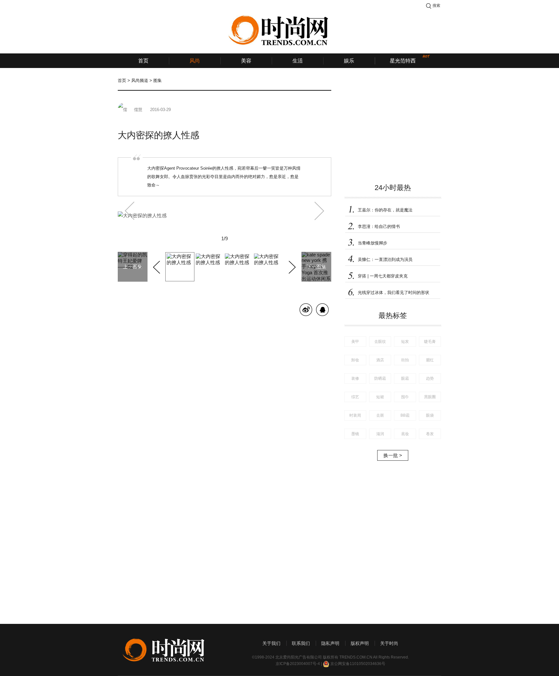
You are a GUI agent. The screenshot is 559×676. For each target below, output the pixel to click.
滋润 (380, 434)
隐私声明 (330, 643)
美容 (246, 60)
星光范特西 (403, 60)
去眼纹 (380, 341)
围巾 (405, 397)
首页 (143, 60)
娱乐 (349, 60)
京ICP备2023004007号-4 (298, 663)
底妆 (405, 434)
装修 (355, 378)
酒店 (380, 360)
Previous (157, 266)
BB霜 (405, 415)
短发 (405, 341)
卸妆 (355, 360)
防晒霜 (380, 378)
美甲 (355, 341)
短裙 (380, 397)
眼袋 (430, 415)
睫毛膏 (430, 341)
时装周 (355, 415)
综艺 (355, 397)
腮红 (430, 360)
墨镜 (355, 434)
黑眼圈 (430, 397)
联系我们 (301, 643)
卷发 (430, 434)
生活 (297, 60)
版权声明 (360, 643)
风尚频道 (139, 80)
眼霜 (405, 378)
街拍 (405, 360)
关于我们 (271, 643)
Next (291, 266)
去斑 (380, 415)
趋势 (430, 378)
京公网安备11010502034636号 (357, 663)
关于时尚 (389, 643)
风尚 (195, 60)
